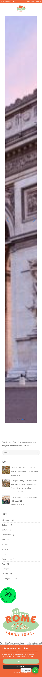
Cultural (5, 530)
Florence (5, 544)
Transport (5, 569)
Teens (4, 554)
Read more (29, 656)
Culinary (5, 525)
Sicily (4, 549)
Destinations (7, 535)
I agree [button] (21, 661)
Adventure (6, 520)
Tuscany (5, 574)
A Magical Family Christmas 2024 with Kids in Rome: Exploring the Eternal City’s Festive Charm (24, 484)
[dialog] (21, 661)
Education (6, 539)
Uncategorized (7, 578)
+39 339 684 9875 (36, 1)
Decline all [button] (21, 667)
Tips (3, 564)
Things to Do (7, 559)
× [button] (39, 647)
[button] (8, 219)
